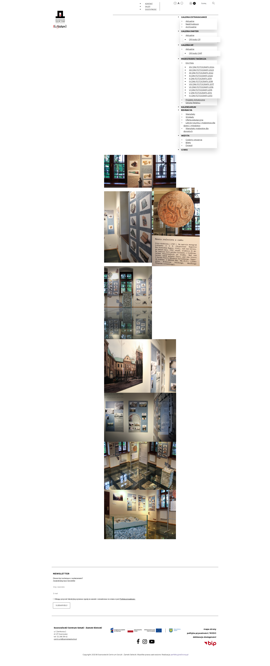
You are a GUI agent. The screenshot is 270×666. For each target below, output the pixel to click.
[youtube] (152, 641)
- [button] (181, 3)
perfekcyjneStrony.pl (179, 655)
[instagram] (144, 641)
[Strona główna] (60, 16)
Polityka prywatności (127, 599)
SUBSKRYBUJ (61, 605)
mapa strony (210, 629)
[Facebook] (138, 641)
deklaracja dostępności (204, 637)
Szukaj (214, 3)
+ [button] (175, 3)
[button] (190, 3)
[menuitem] (149, 3)
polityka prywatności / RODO (201, 633)
